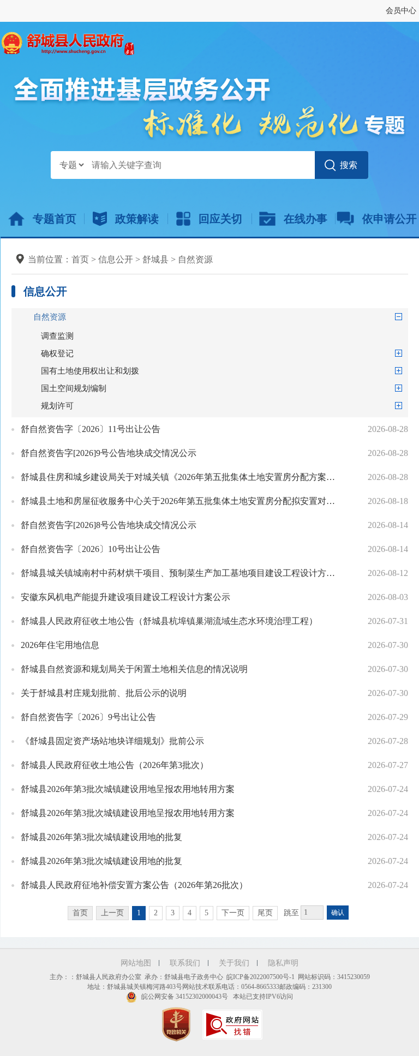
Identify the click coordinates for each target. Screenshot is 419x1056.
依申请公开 (389, 219)
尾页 (265, 913)
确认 (337, 912)
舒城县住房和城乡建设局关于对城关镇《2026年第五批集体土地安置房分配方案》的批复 (182, 477)
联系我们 (185, 963)
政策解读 (137, 219)
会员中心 (401, 11)
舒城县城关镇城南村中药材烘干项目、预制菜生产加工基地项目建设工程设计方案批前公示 (182, 573)
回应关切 (220, 219)
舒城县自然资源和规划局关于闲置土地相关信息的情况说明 (134, 669)
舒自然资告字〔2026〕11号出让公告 (90, 429)
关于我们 (234, 963)
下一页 (233, 913)
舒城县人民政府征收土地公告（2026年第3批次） (114, 765)
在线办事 (305, 219)
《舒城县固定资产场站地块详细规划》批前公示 (112, 741)
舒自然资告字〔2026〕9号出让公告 (88, 717)
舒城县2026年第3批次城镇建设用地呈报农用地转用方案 (128, 789)
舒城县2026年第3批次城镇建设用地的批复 (101, 837)
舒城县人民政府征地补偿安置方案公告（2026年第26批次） (134, 885)
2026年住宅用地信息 (60, 645)
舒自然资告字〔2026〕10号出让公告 (90, 549)
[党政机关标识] (177, 1024)
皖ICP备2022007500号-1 (260, 977)
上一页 (112, 913)
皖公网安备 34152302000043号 (184, 996)
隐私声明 (283, 963)
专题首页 (54, 219)
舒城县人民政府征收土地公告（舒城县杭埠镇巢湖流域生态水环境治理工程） (169, 621)
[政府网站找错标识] (233, 1024)
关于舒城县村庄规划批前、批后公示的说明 (104, 693)
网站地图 (136, 963)
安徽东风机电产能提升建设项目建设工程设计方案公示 (125, 597)
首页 (80, 259)
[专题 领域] (71, 164)
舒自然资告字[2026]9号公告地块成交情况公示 (108, 453)
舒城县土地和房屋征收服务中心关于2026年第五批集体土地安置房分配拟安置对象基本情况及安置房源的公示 (182, 501)
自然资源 (195, 259)
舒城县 (155, 259)
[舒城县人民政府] (67, 42)
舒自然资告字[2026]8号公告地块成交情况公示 (108, 525)
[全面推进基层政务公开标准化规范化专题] (209, 107)
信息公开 (115, 259)
